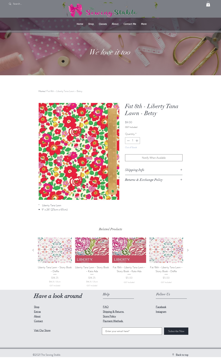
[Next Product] (188, 250)
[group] (110, 262)
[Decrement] (128, 140)
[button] (208, 4)
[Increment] (137, 140)
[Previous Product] (33, 250)
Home (42, 91)
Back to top (182, 355)
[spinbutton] (132, 140)
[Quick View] (55, 250)
